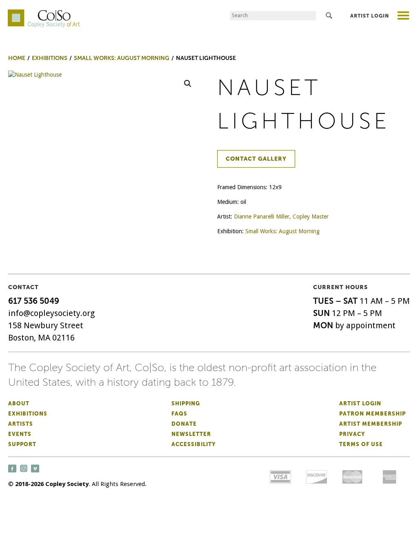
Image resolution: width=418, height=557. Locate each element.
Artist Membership (370, 424)
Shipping (185, 403)
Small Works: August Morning (282, 231)
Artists (20, 424)
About (18, 403)
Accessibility (193, 444)
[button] (187, 83)
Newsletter (191, 434)
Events (19, 434)
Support (22, 444)
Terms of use (361, 444)
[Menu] (403, 16)
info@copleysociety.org (51, 313)
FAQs (179, 414)
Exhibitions (27, 414)
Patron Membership (372, 414)
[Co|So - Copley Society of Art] (43, 12)
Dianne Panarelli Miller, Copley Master (281, 216)
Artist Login (369, 16)
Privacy (352, 434)
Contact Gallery (256, 158)
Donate (184, 424)
